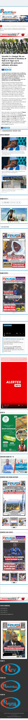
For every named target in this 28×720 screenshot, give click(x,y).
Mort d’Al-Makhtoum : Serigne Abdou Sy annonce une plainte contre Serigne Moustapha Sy (13, 172)
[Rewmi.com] (8, 11)
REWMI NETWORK (20, 715)
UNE (19, 130)
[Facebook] (12, 717)
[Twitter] (13, 717)
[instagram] (16, 717)
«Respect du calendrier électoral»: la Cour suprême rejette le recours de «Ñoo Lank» (13, 190)
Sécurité (15, 130)
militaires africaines (7, 130)
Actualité (5, 28)
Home (2, 28)
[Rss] (11, 717)
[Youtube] (15, 717)
